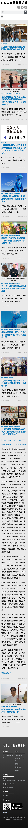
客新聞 (17, 764)
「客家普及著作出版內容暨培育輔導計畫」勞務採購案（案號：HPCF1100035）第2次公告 (13, 149)
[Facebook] (18, 7)
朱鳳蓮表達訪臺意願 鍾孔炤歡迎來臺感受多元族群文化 (13, 48)
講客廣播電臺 (18, 755)
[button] (2, 16)
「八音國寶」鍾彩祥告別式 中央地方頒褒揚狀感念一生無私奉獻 (13, 383)
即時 (2, 94)
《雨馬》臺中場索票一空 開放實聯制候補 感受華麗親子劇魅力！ (13, 199)
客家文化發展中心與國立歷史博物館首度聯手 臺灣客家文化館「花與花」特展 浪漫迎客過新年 (13, 100)
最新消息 (11, 94)
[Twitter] (22, 7)
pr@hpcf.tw (10, 787)
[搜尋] (25, 12)
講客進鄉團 (18, 767)
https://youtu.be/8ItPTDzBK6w (13, 444)
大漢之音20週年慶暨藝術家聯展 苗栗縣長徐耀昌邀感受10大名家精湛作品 (13, 431)
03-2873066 (10, 784)
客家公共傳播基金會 (8, 756)
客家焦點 (6, 94)
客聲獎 (17, 770)
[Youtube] (25, 7)
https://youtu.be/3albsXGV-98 (13, 440)
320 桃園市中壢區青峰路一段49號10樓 (14, 780)
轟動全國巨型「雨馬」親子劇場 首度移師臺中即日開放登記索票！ (13, 335)
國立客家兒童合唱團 (20, 759)
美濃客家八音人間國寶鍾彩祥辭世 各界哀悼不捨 (13, 710)
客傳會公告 (3, 142)
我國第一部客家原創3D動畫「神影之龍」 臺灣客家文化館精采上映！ (13, 240)
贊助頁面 (5, 795)
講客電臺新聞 (4, 44)
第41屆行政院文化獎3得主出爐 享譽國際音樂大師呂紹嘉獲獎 (13, 288)
